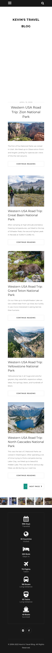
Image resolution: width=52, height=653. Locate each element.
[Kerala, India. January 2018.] (48, 501)
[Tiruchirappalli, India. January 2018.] (21, 501)
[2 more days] (12, 501)
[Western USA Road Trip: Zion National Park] (26, 131)
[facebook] (29, 630)
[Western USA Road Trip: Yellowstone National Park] (26, 342)
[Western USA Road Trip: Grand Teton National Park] (26, 266)
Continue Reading (26, 164)
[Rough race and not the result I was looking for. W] (4, 501)
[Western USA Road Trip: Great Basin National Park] (26, 191)
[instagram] (23, 630)
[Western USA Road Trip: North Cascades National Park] (26, 417)
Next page (35, 486)
